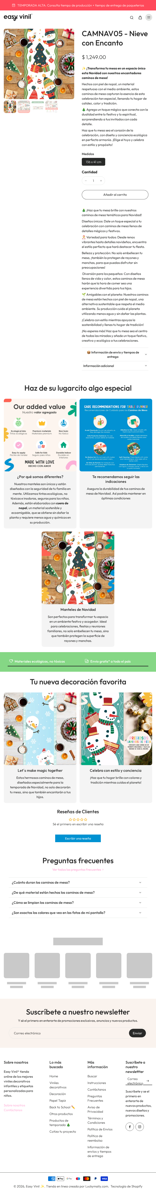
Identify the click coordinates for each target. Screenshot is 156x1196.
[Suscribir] (147, 1081)
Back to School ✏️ (62, 1107)
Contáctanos (13, 1110)
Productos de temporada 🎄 (59, 1122)
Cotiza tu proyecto (62, 1131)
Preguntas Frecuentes (95, 1098)
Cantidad (89, 172)
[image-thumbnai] (10, 107)
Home (53, 1076)
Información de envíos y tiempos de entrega (99, 1151)
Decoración (57, 1094)
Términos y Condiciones (96, 1120)
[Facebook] (130, 1127)
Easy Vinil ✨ (35, 1186)
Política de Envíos (100, 1129)
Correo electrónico (27, 1033)
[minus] (86, 181)
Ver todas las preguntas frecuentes (76, 869)
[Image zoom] (39, 64)
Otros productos (61, 1114)
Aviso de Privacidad (95, 1109)
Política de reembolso (95, 1138)
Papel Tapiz (57, 1100)
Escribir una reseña (78, 838)
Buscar (92, 1076)
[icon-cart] (140, 17)
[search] (131, 17)
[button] (115, 194)
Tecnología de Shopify (126, 1186)
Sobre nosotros (14, 1105)
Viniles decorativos (57, 1085)
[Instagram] (139, 1127)
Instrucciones (97, 1083)
